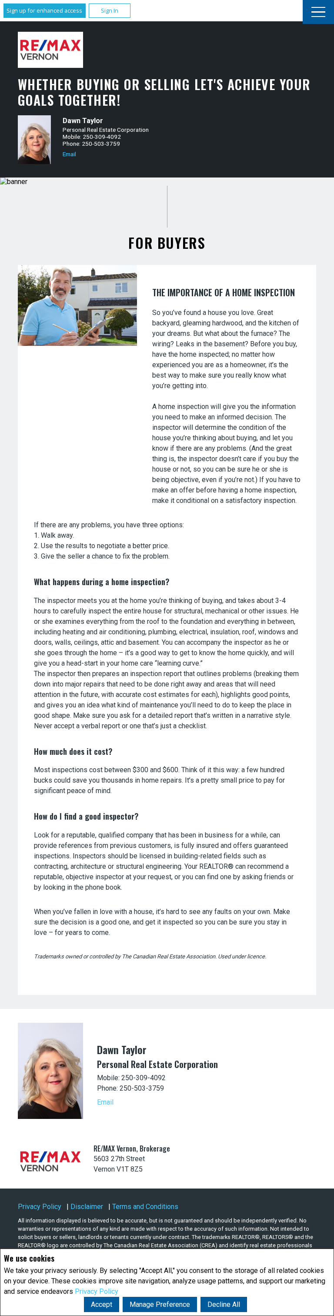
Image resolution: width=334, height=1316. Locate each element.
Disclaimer (86, 1206)
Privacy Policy (96, 1291)
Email (69, 154)
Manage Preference (160, 1304)
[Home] (50, 50)
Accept (101, 1304)
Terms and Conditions (145, 1206)
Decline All (223, 1304)
